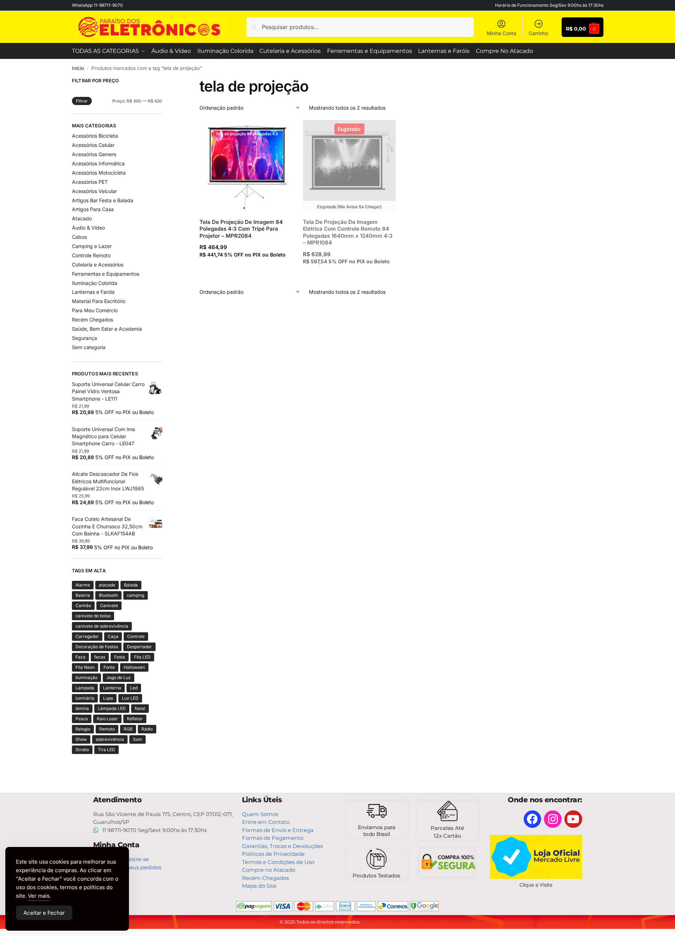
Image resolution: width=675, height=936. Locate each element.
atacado (107, 585)
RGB (128, 729)
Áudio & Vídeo (88, 228)
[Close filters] (164, 82)
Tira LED (106, 749)
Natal (140, 708)
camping (135, 595)
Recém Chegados (92, 319)
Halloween (134, 667)
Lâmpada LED (112, 708)
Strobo (82, 749)
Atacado (82, 218)
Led (133, 687)
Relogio (82, 729)
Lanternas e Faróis (93, 292)
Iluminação (86, 677)
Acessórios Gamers (94, 154)
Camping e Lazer (92, 246)
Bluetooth (108, 595)
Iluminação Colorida (94, 283)
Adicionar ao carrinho (245, 268)
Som (137, 739)
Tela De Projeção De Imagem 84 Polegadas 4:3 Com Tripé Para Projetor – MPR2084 (241, 229)
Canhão (83, 605)
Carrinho (538, 33)
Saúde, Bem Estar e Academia (107, 329)
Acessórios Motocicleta (99, 173)
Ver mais (39, 895)
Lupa (108, 698)
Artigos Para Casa (93, 209)
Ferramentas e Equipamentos (105, 274)
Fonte (109, 667)
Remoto (107, 729)
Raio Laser (107, 718)
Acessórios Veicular (94, 191)
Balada (131, 585)
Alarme (82, 585)
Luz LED (130, 698)
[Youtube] (573, 819)
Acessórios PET (90, 182)
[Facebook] (532, 819)
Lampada (84, 687)
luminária (84, 698)
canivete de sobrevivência (101, 626)
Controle (136, 636)
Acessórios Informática (98, 163)
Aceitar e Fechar (44, 912)
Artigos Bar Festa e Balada (102, 200)
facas (99, 657)
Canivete (109, 605)
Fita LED (142, 657)
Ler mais (349, 275)
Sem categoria (89, 347)
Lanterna (112, 687)
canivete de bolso (93, 615)
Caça (113, 636)
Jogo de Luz (118, 677)
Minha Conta (501, 33)
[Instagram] (553, 819)
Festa (119, 657)
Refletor (135, 718)
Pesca (81, 718)
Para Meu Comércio (95, 310)
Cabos (79, 237)
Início (78, 68)
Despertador (139, 646)
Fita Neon (85, 667)
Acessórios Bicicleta (95, 136)
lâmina (82, 708)
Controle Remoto (91, 255)
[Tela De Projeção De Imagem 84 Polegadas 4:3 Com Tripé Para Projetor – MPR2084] (245, 166)
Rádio (147, 729)
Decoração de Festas (96, 646)
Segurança (84, 338)
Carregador (87, 636)
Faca (80, 657)
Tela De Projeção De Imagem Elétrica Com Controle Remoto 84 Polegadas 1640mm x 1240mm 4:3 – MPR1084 (348, 232)
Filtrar (82, 101)
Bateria (82, 595)
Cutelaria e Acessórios (97, 264)
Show (81, 739)
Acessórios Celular (93, 145)
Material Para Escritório (98, 301)
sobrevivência (110, 739)
